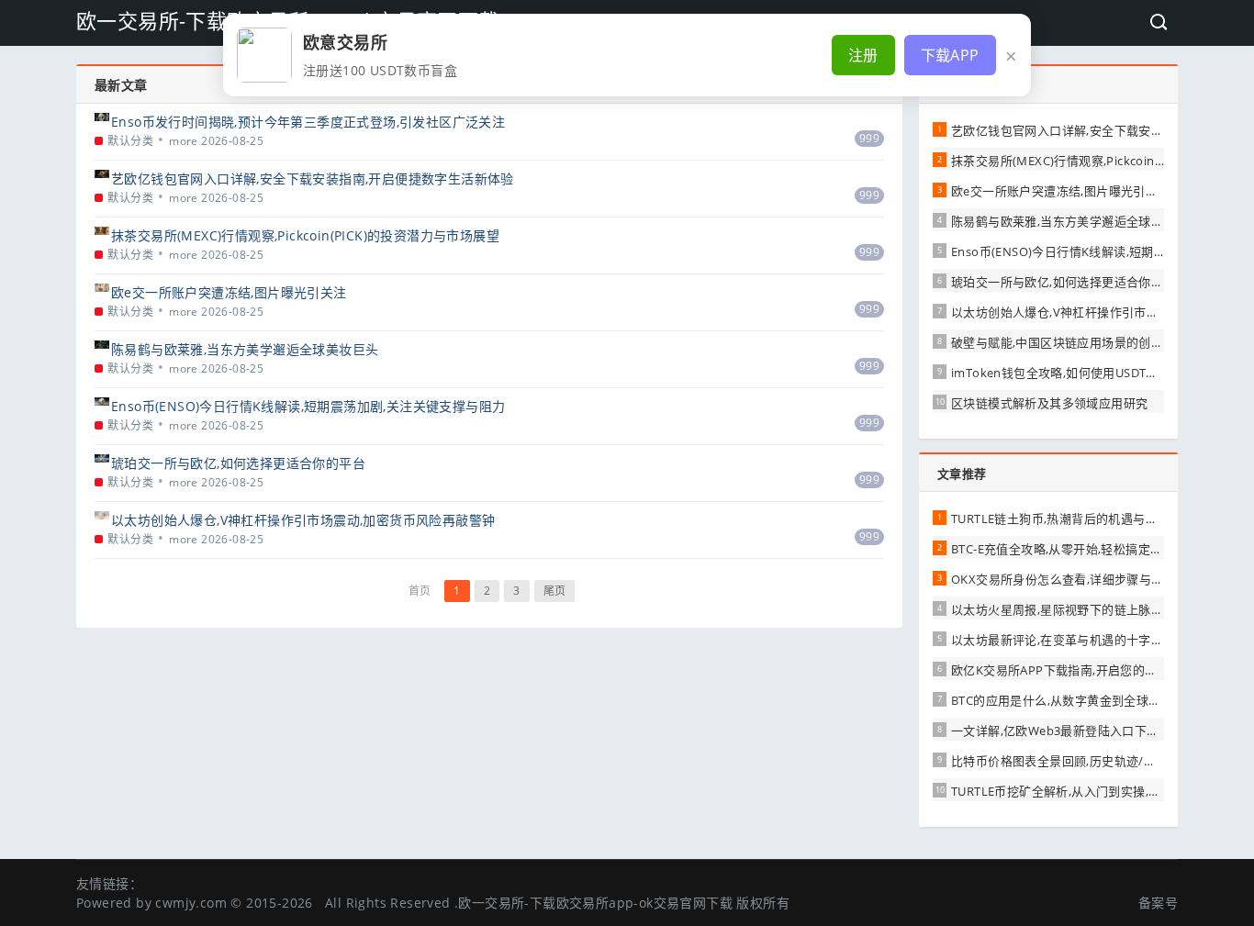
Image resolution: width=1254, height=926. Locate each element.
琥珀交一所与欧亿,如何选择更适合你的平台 (238, 463)
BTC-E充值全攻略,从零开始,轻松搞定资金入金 (1075, 549)
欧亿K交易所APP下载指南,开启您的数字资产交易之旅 (1097, 670)
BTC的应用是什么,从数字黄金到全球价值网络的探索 (1093, 700)
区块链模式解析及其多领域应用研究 (1049, 403)
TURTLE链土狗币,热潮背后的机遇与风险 (1060, 518)
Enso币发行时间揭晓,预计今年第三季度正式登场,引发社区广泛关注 (308, 121)
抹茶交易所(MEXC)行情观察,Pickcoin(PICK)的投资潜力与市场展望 (305, 235)
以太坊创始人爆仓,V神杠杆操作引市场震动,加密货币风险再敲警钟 (303, 520)
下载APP (950, 55)
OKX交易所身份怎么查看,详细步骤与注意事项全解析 (1094, 579)
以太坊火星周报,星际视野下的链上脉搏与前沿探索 (1088, 609)
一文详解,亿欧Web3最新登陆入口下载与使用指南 (1086, 730)
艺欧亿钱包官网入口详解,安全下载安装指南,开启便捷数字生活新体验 (312, 178)
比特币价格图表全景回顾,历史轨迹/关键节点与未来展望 (1102, 761)
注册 (863, 55)
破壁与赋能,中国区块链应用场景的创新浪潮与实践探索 (1100, 342)
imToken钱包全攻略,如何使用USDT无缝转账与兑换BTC (1102, 372)
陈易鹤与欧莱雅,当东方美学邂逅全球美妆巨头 (244, 349)
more (183, 141)
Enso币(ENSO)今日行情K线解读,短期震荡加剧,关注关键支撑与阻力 (308, 406)
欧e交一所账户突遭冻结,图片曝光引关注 (229, 292)
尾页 (554, 590)
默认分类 (130, 141)
